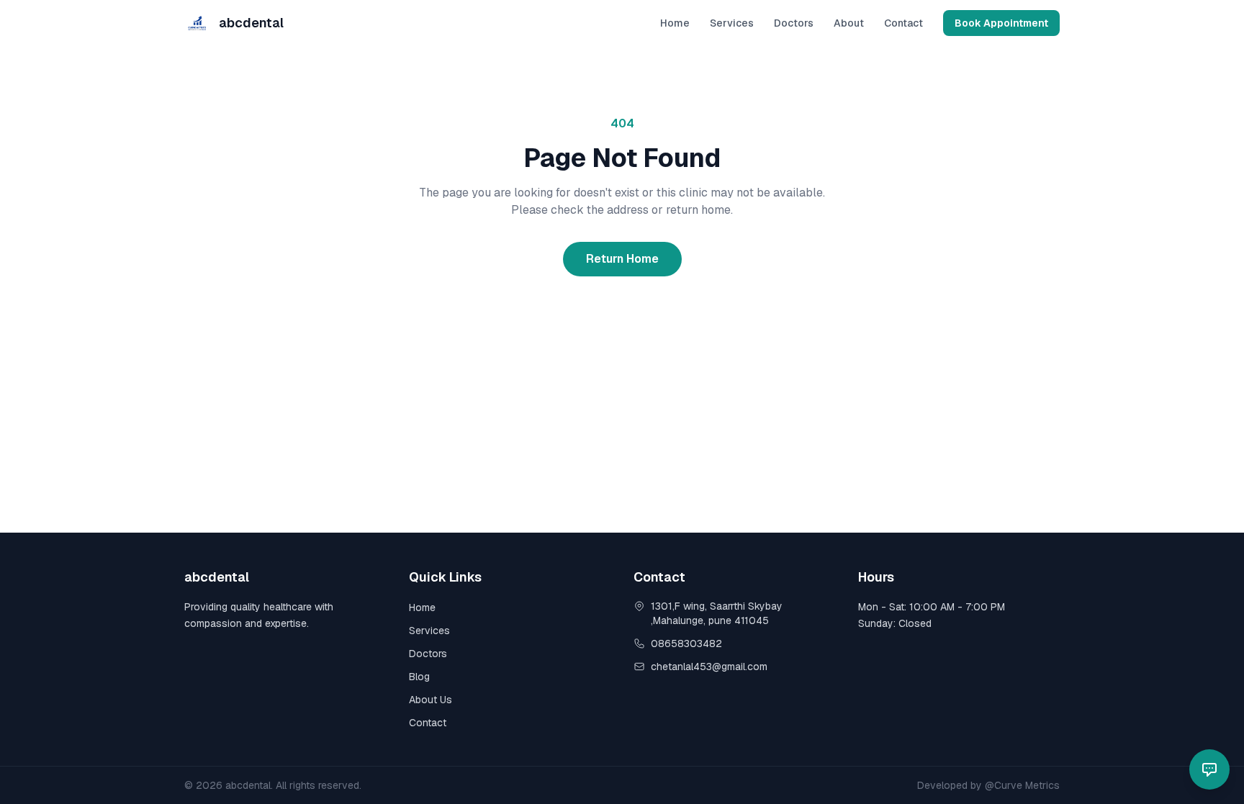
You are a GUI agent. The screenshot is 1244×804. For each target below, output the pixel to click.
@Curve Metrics (1022, 785)
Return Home (622, 258)
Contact (903, 23)
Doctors (793, 23)
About (849, 23)
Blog (419, 676)
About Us (430, 699)
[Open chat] (1209, 769)
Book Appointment (1001, 23)
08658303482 (686, 643)
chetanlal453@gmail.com (709, 666)
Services (732, 23)
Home (675, 23)
